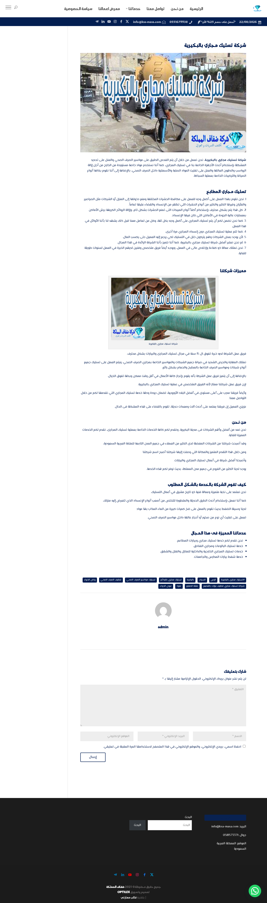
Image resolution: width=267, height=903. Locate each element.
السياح (202, 580)
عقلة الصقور (192, 586)
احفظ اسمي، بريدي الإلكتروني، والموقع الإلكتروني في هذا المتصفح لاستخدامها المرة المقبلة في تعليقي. (172, 746)
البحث (188, 817)
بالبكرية (190, 580)
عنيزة (179, 586)
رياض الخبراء (90, 580)
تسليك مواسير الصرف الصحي (140, 580)
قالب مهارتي (128, 897)
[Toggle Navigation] (8, 8)
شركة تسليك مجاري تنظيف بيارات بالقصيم (224, 586)
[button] (255, 891)
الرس (213, 580)
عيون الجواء (166, 586)
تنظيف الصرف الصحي (111, 580)
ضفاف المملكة (115, 886)
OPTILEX (123, 891)
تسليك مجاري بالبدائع (171, 580)
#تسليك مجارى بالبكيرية (233, 580)
